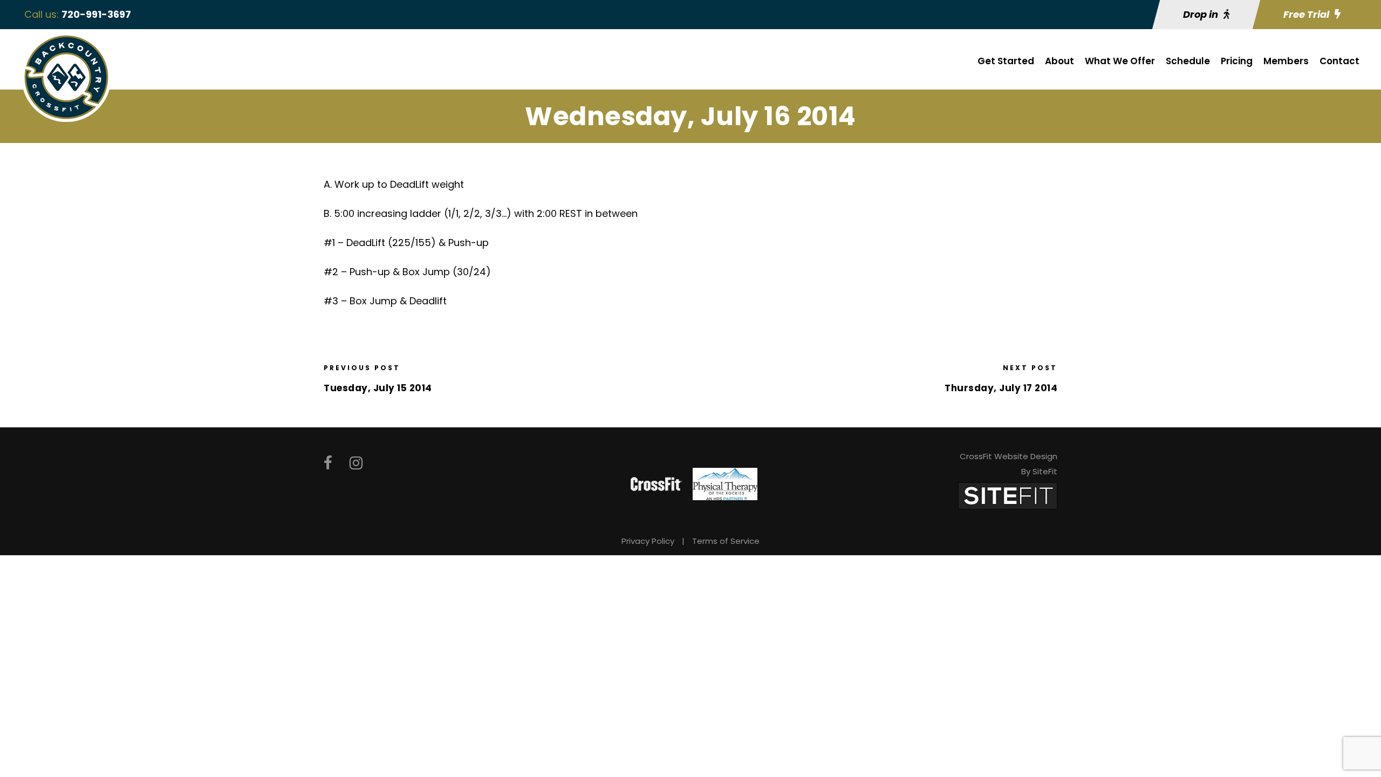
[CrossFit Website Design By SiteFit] (1007, 495)
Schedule (1188, 60)
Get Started (1005, 60)
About (1059, 60)
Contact (1339, 60)
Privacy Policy (647, 541)
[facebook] (328, 463)
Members (1286, 60)
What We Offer (1120, 60)
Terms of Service (726, 541)
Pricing (1237, 60)
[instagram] (356, 463)
